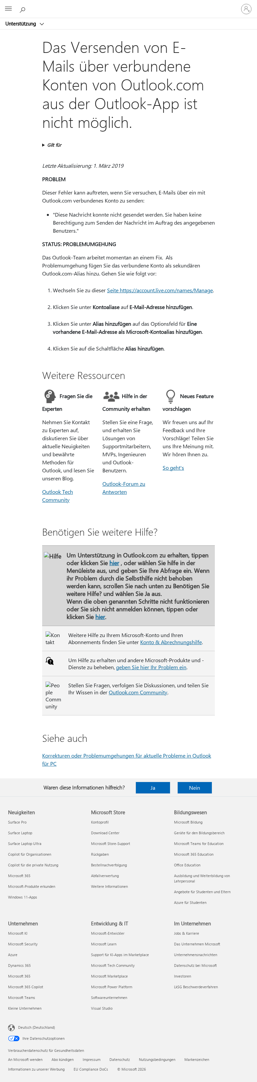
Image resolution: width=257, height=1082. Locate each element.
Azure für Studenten (190, 902)
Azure (12, 954)
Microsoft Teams (21, 997)
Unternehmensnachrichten (195, 954)
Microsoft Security (22, 943)
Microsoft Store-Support (110, 843)
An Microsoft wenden (25, 1059)
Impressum (91, 1059)
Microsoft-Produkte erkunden (31, 886)
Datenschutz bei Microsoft (195, 965)
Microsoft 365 (19, 875)
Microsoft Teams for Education (199, 843)
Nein (194, 787)
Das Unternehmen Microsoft (197, 943)
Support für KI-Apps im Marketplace (120, 954)
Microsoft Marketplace (109, 976)
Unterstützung (21, 23)
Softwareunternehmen (109, 997)
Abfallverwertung (105, 875)
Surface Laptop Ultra (24, 843)
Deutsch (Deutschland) (36, 1027)
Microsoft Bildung (188, 822)
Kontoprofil (100, 822)
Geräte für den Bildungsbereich (199, 832)
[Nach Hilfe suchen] (23, 8)
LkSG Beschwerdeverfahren (196, 986)
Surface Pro (17, 822)
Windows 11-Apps (22, 897)
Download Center (105, 832)
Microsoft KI (17, 933)
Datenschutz (119, 1059)
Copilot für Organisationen (29, 854)
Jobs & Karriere (186, 933)
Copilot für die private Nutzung (33, 864)
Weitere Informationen (109, 886)
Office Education (187, 864)
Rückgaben (100, 854)
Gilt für (54, 145)
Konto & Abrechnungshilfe (171, 641)
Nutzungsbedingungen (157, 1059)
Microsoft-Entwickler (107, 933)
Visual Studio (101, 1008)
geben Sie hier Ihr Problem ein (151, 667)
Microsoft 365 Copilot (25, 986)
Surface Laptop (20, 832)
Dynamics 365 (19, 965)
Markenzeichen (196, 1059)
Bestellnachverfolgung (109, 864)
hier (114, 562)
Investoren (182, 976)
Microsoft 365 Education (193, 854)
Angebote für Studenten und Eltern (202, 891)
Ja (153, 787)
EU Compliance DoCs (91, 1069)
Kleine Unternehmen (24, 1008)
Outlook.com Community (138, 692)
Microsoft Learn (103, 943)
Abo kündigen (63, 1059)
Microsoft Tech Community (113, 965)
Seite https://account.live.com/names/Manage (160, 290)
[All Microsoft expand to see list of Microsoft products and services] (8, 9)
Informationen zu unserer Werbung (36, 1069)
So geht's (173, 467)
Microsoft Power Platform (111, 986)
